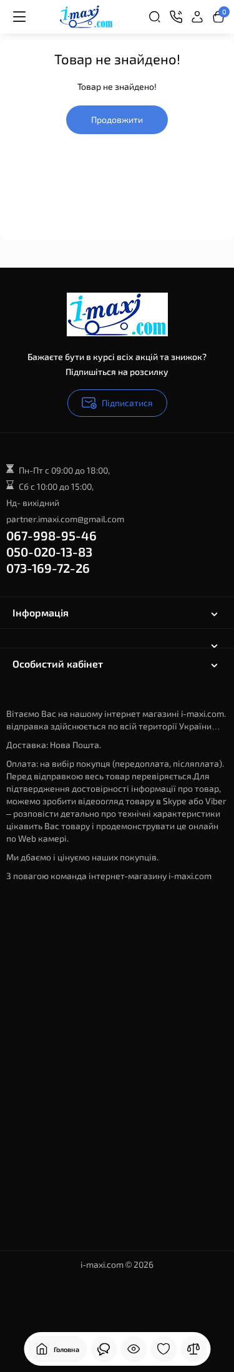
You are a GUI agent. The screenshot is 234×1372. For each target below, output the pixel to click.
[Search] (154, 16)
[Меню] (19, 17)
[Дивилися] (133, 1349)
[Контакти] (176, 16)
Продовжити (117, 119)
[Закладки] (163, 1349)
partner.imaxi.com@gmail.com (65, 518)
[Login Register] (197, 16)
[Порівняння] (193, 1349)
